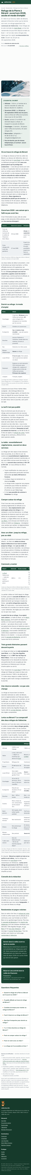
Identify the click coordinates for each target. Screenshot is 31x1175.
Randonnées (9, 8)
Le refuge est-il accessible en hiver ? (16, 1046)
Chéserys (17, 523)
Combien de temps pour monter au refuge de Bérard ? (14, 1009)
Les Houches (4, 1140)
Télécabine (4, 1127)
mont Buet (17, 28)
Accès (3, 1152)
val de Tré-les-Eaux (15, 931)
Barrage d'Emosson (6, 1129)
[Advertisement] (15, 64)
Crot (19, 758)
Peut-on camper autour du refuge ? (15, 1035)
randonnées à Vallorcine (9, 935)
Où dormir (4, 1158)
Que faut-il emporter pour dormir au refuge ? (15, 1021)
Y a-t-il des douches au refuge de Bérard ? (14, 1029)
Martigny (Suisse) (6, 1145)
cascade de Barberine (13, 637)
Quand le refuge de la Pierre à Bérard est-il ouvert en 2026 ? (15, 994)
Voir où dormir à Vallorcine (11, 961)
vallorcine (9, 2)
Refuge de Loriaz (17, 743)
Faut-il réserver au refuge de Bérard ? (16, 1015)
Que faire (3, 1120)
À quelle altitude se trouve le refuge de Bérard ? (15, 1001)
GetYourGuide (15, 976)
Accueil (3, 8)
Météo (3, 1154)
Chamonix (4, 1136)
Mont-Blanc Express (6, 1143)
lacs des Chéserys (15, 929)
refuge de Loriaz (19, 432)
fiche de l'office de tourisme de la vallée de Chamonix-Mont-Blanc (16, 1061)
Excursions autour (6, 1123)
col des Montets (16, 710)
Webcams (4, 1156)
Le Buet (4, 573)
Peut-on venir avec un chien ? (13, 1041)
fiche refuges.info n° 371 (22, 1070)
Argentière (4, 1138)
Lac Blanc (4, 521)
